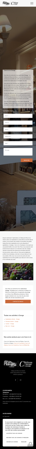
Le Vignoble (6, 416)
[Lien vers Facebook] (15, 380)
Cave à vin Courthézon (19, 343)
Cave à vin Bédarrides (24, 345)
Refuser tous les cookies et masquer (17, 437)
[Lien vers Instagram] (20, 380)
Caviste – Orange (10, 323)
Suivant (29, 271)
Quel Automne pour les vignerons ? (18, 270)
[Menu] (31, 3)
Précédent (6, 271)
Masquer (23, 441)
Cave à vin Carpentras (13, 345)
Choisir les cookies (12, 441)
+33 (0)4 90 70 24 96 (15, 394)
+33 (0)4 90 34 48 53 (14, 398)
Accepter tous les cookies (14, 433)
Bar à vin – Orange (10, 326)
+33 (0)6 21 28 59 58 (15, 396)
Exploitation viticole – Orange (13, 319)
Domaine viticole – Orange (12, 321)
